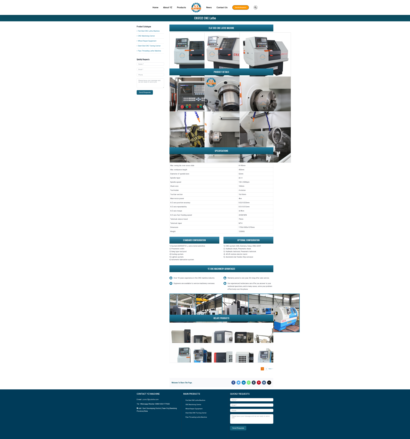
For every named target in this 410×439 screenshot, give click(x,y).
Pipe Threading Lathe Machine (149, 51)
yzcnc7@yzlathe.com (151, 399)
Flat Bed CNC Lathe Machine (149, 31)
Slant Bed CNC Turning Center (149, 46)
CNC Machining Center (146, 36)
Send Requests (145, 92)
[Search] (247, 7)
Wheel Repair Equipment (147, 41)
